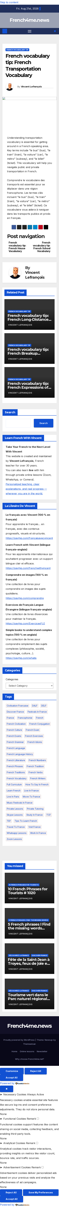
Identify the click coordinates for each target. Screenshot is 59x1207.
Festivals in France (37, 711)
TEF (9, 821)
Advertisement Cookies (17, 1167)
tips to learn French (26, 821)
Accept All (11, 1077)
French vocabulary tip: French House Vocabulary (17, 247)
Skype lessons (15, 814)
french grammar (15, 742)
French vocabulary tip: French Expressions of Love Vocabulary (28, 387)
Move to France (31, 796)
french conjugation (39, 724)
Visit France (34, 827)
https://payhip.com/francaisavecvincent (29, 538)
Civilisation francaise (17, 705)
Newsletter (42, 1051)
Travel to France (16, 827)
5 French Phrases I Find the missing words (28, 920)
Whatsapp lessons (16, 833)
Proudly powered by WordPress (19, 1040)
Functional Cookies (14, 1118)
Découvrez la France (19, 955)
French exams (14, 736)
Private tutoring (35, 808)
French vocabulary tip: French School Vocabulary (41, 247)
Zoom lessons (14, 839)
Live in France (31, 790)
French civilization (16, 724)
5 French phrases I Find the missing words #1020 (29, 928)
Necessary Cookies (14, 1094)
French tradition (35, 766)
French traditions (16, 772)
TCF (48, 814)
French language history (20, 754)
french (39, 717)
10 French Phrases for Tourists (24, 885)
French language (16, 748)
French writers (37, 778)
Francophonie (25, 717)
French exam (32, 730)
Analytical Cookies (14, 1143)
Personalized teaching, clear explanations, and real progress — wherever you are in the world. (26, 489)
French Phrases (15, 766)
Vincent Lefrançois (31, 86)
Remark (31, 1118)
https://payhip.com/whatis (21, 658)
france (10, 717)
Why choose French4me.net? (29, 1059)
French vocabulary (16, 778)
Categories (12, 679)
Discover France (15, 711)
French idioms (35, 742)
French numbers (37, 760)
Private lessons (15, 808)
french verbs (36, 772)
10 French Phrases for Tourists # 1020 (28, 891)
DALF (34, 705)
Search (10, 412)
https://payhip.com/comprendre (25, 598)
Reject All (35, 1071)
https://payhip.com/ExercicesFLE (25, 623)
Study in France (34, 814)
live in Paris (13, 796)
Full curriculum (14, 784)
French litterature (16, 760)
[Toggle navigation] (29, 31)
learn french (13, 790)
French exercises (34, 736)
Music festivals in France (19, 802)
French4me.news (29, 20)
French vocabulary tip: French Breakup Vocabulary (28, 353)
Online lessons (27, 1051)
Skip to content (9, 2)
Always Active (35, 1094)
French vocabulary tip (17, 50)
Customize (12, 1071)
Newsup (49, 1040)
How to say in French (36, 784)
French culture (14, 730)
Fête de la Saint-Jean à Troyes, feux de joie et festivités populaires (28, 963)
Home (14, 1051)
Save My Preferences (41, 1192)
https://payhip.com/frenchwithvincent (28, 568)
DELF (43, 705)
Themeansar (29, 1044)
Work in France (38, 833)
